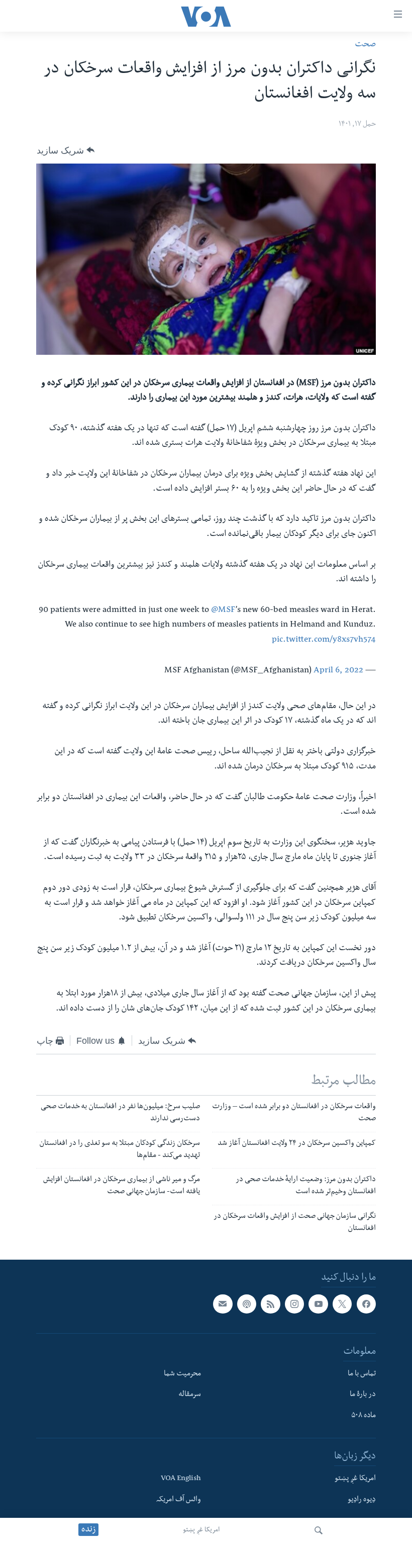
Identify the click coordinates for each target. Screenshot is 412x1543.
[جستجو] (318, 1530)
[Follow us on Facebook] (366, 1304)
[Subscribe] (222, 1304)
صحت (365, 45)
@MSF (223, 610)
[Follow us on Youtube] (318, 1304)
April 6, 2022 (338, 671)
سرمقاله (189, 1395)
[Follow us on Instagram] (294, 1304)
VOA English (181, 1479)
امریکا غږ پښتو (201, 1530)
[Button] (65, 150)
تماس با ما (362, 1374)
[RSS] (270, 1304)
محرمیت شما (182, 1374)
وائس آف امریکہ (178, 1500)
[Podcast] (246, 1304)
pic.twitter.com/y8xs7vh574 (324, 640)
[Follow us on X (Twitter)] (342, 1304)
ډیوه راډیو (362, 1500)
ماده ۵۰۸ (363, 1416)
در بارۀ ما (363, 1395)
